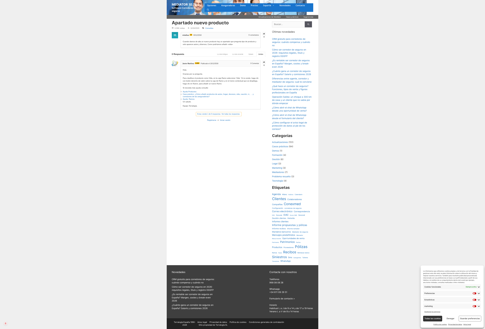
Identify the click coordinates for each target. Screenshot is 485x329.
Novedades (285, 5)
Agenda (276, 194)
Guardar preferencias (470, 318)
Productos (277, 247)
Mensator (299, 235)
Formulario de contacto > (282, 298)
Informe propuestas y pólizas (289, 225)
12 (191, 35)
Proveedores (289, 247)
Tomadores (275, 261)
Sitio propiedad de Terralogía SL (213, 325)
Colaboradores (294, 199)
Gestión (276, 159)
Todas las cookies (433, 318)
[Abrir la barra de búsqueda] (208, 10)
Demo (243, 5)
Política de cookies (440, 324)
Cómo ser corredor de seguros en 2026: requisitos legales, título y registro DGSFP (289, 52)
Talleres (305, 257)
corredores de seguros (293, 208)
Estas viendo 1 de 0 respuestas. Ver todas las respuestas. (218, 114)
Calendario (298, 194)
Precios (254, 5)
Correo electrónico (282, 211)
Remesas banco (303, 253)
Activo (260, 54)
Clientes (279, 199)
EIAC (286, 214)
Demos (275, 150)
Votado (250, 54)
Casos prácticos (292, 17)
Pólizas (301, 246)
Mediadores (278, 172)
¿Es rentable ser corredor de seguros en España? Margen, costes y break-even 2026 (291, 63)
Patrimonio (275, 242)
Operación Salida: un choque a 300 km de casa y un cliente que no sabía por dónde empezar (292, 100)
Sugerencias (308, 17)
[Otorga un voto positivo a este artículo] (264, 33)
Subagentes (297, 257)
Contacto (300, 5)
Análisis (290, 194)
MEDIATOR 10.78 (184, 4)
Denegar (450, 318)
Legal (275, 163)
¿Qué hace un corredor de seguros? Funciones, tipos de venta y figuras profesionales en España (290, 89)
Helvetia (291, 218)
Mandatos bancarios (281, 232)
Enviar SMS (293, 215)
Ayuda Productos (189, 92)
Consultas (209, 28)
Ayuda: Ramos (189, 99)
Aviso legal (467, 324)
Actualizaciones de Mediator (270, 17)
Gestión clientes (279, 218)
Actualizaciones (280, 142)
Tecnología (277, 181)
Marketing (277, 168)
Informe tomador (293, 229)
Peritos (298, 242)
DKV (273, 215)
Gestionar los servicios (432, 312)
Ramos (274, 253)
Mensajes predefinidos (283, 235)
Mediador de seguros (300, 232)
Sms (290, 257)
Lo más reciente (237, 54)
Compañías (277, 204)
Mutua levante (276, 238)
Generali (301, 215)
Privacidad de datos (455, 324)
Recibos (289, 252)
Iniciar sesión (225, 120)
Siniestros (279, 257)
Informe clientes (280, 221)
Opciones (211, 5)
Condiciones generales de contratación (266, 322)
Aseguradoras (228, 5)
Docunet (279, 215)
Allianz (284, 194)
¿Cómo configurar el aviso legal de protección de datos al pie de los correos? (289, 125)
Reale (280, 253)
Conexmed (292, 204)
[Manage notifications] (6, 323)
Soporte (267, 5)
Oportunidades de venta (293, 238)
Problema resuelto (281, 176)
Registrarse (211, 120)
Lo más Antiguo (222, 54)
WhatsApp (285, 261)
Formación (277, 155)
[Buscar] (308, 24)
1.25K (197, 63)
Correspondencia (302, 211)
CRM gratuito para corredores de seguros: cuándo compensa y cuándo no (291, 42)
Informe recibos (279, 228)
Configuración (277, 208)
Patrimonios (287, 241)
